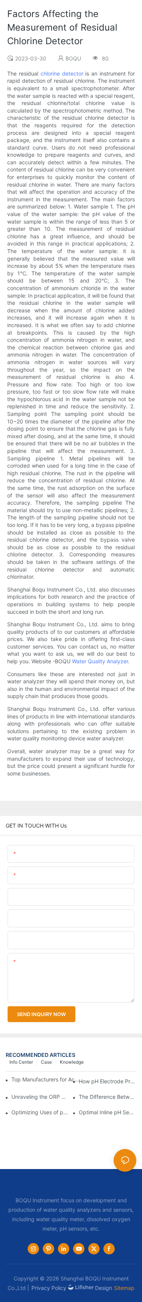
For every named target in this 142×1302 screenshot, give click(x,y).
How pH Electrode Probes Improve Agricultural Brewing (107, 1081)
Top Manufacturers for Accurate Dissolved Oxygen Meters (46, 1079)
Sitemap (124, 1288)
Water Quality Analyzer (100, 661)
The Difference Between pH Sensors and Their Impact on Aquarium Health (107, 1096)
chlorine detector (62, 73)
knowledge (72, 1062)
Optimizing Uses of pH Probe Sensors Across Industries (40, 1112)
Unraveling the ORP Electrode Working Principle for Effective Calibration (40, 1096)
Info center (21, 1062)
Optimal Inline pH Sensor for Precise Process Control (107, 1112)
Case (46, 1062)
